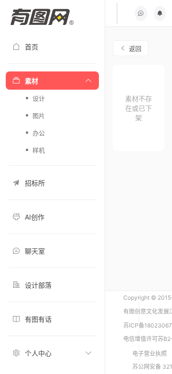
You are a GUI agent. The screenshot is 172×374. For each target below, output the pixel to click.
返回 (135, 48)
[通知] (160, 13)
